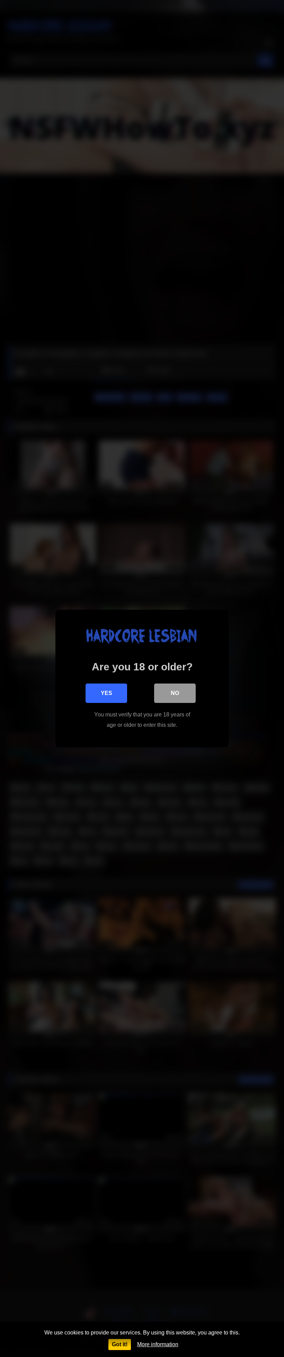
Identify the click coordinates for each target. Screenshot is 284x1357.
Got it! (119, 1344)
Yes (106, 693)
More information (157, 1344)
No (175, 693)
